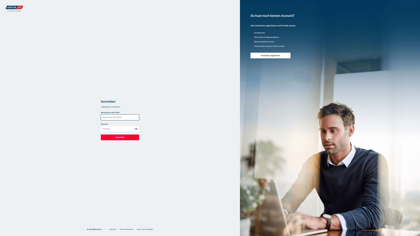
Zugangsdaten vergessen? (110, 107)
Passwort (104, 124)
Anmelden (120, 137)
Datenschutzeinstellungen (145, 229)
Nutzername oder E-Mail (110, 112)
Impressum (112, 229)
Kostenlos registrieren (270, 55)
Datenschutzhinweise (126, 229)
